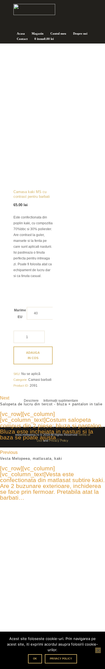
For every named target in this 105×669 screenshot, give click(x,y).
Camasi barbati (40, 380)
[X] (52, 613)
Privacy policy (61, 658)
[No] (98, 650)
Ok (35, 658)
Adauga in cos (33, 355)
